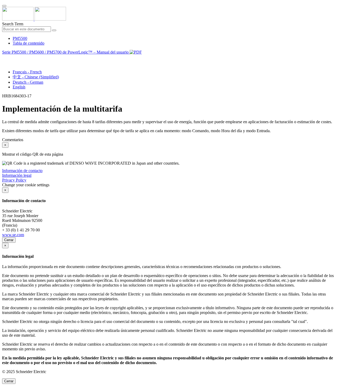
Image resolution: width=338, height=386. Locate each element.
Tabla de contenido (28, 43)
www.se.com (13, 234)
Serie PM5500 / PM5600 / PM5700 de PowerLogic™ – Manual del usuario (66, 52)
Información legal (16, 175)
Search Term (12, 24)
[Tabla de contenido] (4, 58)
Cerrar (8, 240)
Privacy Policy (14, 180)
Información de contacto (22, 170)
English (19, 87)
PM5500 (20, 38)
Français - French (27, 72)
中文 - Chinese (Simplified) (36, 77)
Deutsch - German (28, 82)
